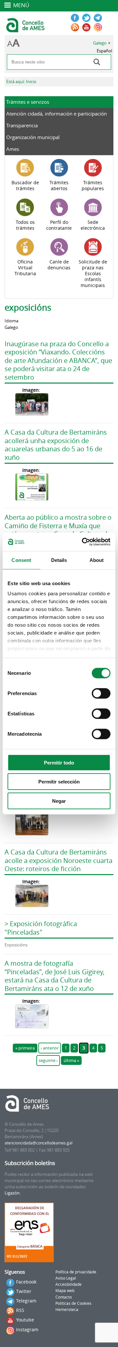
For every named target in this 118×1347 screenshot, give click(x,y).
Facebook (26, 1282)
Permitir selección (59, 781)
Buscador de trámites (25, 185)
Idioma (11, 321)
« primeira (25, 1048)
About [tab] (96, 560)
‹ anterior (50, 1048)
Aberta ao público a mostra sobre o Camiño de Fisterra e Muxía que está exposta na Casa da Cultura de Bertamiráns (58, 530)
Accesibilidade (68, 1284)
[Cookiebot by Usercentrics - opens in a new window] (83, 542)
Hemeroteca (66, 1309)
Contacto (63, 1297)
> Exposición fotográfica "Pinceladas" (41, 928)
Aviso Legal (65, 1278)
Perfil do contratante (59, 225)
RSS (20, 1310)
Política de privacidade (75, 1271)
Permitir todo (59, 762)
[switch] (101, 693)
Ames (12, 149)
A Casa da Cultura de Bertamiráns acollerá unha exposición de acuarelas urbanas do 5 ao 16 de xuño (56, 445)
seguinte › (48, 1060)
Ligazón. (13, 1193)
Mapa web (64, 1290)
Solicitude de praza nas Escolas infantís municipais (93, 273)
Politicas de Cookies (73, 1303)
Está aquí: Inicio (21, 81)
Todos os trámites (25, 225)
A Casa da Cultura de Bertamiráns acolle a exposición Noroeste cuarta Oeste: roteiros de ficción (58, 860)
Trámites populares (93, 185)
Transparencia (22, 125)
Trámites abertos (59, 185)
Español (104, 51)
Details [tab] (59, 560)
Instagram (27, 1329)
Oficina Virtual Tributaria (25, 268)
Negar (59, 800)
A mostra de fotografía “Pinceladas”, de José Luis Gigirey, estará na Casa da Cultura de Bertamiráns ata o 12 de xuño (55, 976)
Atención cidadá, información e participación (56, 113)
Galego (100, 43)
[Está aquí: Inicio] (26, 29)
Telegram (26, 1301)
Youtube (25, 1320)
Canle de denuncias (59, 265)
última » (71, 1060)
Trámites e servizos (27, 102)
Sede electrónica (93, 225)
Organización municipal (33, 137)
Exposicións (16, 945)
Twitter (23, 1291)
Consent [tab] (21, 560)
